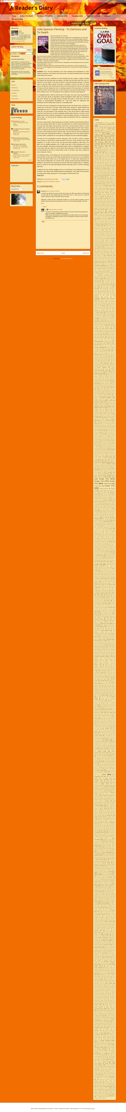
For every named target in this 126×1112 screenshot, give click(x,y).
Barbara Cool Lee (106, 242)
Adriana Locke (109, 155)
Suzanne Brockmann (102, 1049)
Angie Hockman (103, 201)
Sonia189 (102, 71)
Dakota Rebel (104, 354)
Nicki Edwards (103, 864)
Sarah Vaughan (111, 980)
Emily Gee (107, 422)
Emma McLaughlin (98, 432)
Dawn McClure (99, 366)
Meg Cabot (107, 813)
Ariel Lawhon (108, 225)
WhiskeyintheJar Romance (21, 138)
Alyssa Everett (104, 182)
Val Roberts (112, 1077)
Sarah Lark (105, 976)
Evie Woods (110, 445)
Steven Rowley (109, 1034)
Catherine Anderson (100, 298)
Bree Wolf (103, 267)
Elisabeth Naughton (106, 397)
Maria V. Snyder (99, 791)
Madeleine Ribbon (98, 779)
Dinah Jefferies (109, 383)
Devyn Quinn (105, 379)
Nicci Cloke (110, 861)
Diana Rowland (107, 380)
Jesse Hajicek (103, 577)
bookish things (98, 265)
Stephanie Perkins (109, 1027)
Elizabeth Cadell (97, 400)
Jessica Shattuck (98, 581)
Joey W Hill (110, 597)
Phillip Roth (101, 898)
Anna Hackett (110, 208)
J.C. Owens (110, 527)
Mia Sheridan (108, 826)
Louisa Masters (105, 752)
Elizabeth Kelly (110, 407)
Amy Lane (110, 194)
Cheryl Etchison (111, 318)
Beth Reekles (97, 255)
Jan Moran (102, 541)
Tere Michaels (97, 1059)
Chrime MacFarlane (106, 321)
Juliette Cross (104, 632)
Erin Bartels (105, 435)
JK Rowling (109, 585)
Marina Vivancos (105, 793)
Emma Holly (102, 430)
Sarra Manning (97, 984)
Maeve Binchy (105, 782)
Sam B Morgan (110, 958)
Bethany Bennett (97, 257)
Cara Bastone (98, 281)
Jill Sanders (109, 583)
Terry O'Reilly (110, 1060)
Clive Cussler (107, 338)
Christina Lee (97, 328)
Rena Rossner (110, 923)
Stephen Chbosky (109, 1030)
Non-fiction (112, 871)
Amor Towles (109, 189)
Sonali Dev (108, 1015)
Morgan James (111, 848)
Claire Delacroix (106, 332)
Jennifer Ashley (98, 564)
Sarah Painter (97, 980)
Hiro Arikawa (112, 513)
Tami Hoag (111, 1056)
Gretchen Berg (111, 490)
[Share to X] (65, 179)
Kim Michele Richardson (99, 690)
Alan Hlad (102, 161)
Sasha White (106, 984)
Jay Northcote (112, 550)
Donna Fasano (107, 384)
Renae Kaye (97, 924)
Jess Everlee (99, 575)
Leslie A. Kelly (107, 725)
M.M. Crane (110, 772)
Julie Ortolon (110, 626)
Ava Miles (96, 237)
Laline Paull (111, 705)
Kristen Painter (104, 699)
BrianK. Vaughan (106, 269)
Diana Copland (99, 380)
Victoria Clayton (109, 1083)
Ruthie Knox (101, 951)
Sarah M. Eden (99, 977)
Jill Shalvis (102, 584)
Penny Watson (110, 895)
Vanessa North (97, 1080)
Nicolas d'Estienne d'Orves (107, 867)
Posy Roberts (112, 903)
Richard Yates (109, 928)
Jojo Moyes (105, 603)
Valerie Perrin (110, 1079)
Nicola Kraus (97, 867)
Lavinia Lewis (105, 716)
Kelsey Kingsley (106, 679)
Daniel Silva (103, 359)
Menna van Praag (104, 823)
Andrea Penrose (105, 197)
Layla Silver (97, 719)
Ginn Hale (103, 471)
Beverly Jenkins (98, 259)
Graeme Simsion (104, 488)
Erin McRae (110, 437)
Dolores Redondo (98, 384)
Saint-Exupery (110, 956)
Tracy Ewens (103, 1073)
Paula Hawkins (98, 891)
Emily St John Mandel (105, 423)
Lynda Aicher (112, 765)
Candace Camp (109, 278)
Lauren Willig (110, 715)
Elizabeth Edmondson (99, 403)
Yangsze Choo (97, 1093)
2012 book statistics (99, 129)
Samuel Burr (97, 963)
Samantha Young (108, 961)
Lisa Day (101, 736)
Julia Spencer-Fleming (54, 181)
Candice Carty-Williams (99, 279)
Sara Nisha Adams (106, 971)
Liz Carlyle (109, 742)
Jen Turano (110, 560)
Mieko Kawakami (98, 833)
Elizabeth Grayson (98, 404)
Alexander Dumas (109, 163)
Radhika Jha (102, 913)
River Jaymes (103, 931)
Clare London (107, 335)
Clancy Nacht (99, 335)
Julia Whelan (110, 619)
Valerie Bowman (100, 1079)
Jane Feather (97, 544)
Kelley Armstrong (98, 675)
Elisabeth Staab (98, 399)
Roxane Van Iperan (109, 947)
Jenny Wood (107, 573)
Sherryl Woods (99, 1010)
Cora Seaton (110, 346)
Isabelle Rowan (110, 523)
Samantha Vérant (98, 961)
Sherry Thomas (111, 1008)
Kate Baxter (108, 646)
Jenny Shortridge (99, 573)
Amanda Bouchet (98, 183)
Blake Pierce (111, 261)
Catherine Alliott (108, 297)
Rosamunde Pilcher (110, 943)
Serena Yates (107, 996)
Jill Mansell (102, 583)
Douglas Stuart (109, 389)
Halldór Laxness (104, 494)
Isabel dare (102, 523)
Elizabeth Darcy (109, 402)
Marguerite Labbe (111, 789)
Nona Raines (100, 872)
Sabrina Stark (102, 956)
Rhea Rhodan (112, 924)
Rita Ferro (108, 930)
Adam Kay (107, 152)
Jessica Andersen (100, 578)
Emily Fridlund (99, 422)
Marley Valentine (99, 799)
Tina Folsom (108, 1067)
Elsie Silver (97, 419)
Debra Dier (108, 373)
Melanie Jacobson (109, 819)
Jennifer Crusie (98, 566)
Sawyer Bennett (102, 987)
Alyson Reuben (110, 181)
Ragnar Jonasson (111, 913)
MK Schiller (108, 844)
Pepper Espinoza (98, 897)
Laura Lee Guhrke (99, 712)
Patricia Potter (112, 887)
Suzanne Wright (103, 1050)
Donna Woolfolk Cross (110, 386)
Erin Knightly (107, 436)
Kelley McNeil (107, 675)
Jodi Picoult (97, 596)
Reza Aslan (104, 924)
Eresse (102, 433)
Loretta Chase (103, 748)
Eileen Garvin (112, 393)
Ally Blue (100, 179)
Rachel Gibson (110, 907)
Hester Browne (104, 513)
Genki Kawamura (109, 465)
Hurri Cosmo (107, 515)
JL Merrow (102, 587)
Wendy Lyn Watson (106, 1089)
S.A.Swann (109, 953)
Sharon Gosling (103, 1000)
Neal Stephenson (111, 858)
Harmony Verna (97, 498)
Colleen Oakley (105, 341)
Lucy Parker (99, 761)
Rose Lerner (107, 944)
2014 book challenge (100, 132)
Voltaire (101, 1088)
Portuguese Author (101, 903)
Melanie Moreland (98, 821)
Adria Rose (101, 155)
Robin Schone (97, 938)
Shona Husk (103, 1011)
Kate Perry (101, 652)
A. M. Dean (103, 147)
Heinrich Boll (110, 507)
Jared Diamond (97, 550)
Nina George (102, 869)
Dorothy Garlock (99, 387)
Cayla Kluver (108, 304)
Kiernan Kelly (102, 687)
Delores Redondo (98, 376)
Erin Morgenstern (98, 439)
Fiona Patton (103, 452)
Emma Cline (104, 427)
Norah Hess (104, 874)
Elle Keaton (107, 414)
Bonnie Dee (112, 262)
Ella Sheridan (112, 413)
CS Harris (109, 351)
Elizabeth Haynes (99, 406)
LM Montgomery (109, 745)
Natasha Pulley (102, 858)
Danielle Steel (110, 360)
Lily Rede (102, 732)
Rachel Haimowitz (98, 908)
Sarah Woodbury (109, 981)
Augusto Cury (110, 234)
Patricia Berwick (104, 884)
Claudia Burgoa (110, 337)
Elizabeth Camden (108, 400)
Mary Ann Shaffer (111, 803)
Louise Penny (106, 755)
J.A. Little (113, 525)
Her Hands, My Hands (19, 144)
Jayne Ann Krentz (100, 551)
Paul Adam (102, 890)
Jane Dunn (110, 543)
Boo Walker (109, 264)
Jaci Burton (109, 528)
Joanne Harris (100, 594)
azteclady (43, 191)
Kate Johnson (104, 649)
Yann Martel (105, 1093)
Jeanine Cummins (109, 555)
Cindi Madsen (107, 331)
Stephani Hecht (111, 1024)
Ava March (110, 235)
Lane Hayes (97, 706)
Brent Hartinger (110, 268)
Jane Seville (101, 545)
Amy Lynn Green (98, 195)
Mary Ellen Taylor (98, 806)
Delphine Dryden (109, 376)
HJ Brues (98, 514)
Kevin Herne (112, 685)
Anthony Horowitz (100, 224)
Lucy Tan (101, 762)
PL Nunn (105, 901)
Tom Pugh (102, 1069)
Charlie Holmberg (109, 312)
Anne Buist (101, 215)
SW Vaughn (105, 1051)
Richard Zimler (98, 930)
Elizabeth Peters (109, 410)
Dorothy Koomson (110, 387)
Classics (103, 337)
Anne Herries (97, 216)
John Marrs (107, 600)
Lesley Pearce (99, 725)
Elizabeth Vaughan (103, 413)
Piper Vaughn (97, 901)
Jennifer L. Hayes (109, 565)
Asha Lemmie (110, 227)
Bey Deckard (108, 259)
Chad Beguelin (105, 308)
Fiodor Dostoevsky (98, 450)
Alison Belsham (111, 172)
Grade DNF (97, 486)
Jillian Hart (96, 585)
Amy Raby (106, 195)
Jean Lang (103, 554)
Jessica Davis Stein (108, 580)
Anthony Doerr (111, 222)
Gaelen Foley (97, 462)
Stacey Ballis (99, 1021)
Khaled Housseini (107, 686)
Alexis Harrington (102, 168)
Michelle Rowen (100, 832)
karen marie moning (104, 639)
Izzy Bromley (97, 524)
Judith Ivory (106, 613)
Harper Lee (112, 498)
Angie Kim (111, 201)
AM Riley (111, 182)
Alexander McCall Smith (99, 165)
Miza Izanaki (101, 844)
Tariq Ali (102, 1057)
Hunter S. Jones (99, 515)
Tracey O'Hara (106, 1072)
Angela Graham (106, 199)
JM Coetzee (109, 587)
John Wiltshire (97, 603)
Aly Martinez (102, 181)
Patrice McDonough (104, 883)
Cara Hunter (107, 281)
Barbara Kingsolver (105, 244)
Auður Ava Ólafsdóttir (99, 234)
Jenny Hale (103, 570)
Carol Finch (97, 290)
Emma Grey (107, 429)
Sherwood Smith (107, 1010)
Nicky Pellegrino (100, 865)
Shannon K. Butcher (109, 997)
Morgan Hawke (103, 848)
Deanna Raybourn (102, 367)
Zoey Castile (101, 1098)
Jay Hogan (105, 550)
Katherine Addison (109, 655)
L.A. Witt (96, 705)
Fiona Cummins (107, 450)
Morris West (98, 849)
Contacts (107, 16)
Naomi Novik (98, 857)
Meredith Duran (111, 825)
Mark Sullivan (104, 798)
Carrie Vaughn (97, 292)
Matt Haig (111, 809)
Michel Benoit (106, 829)
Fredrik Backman (108, 458)
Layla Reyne (110, 718)
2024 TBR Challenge (103, 145)
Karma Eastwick (104, 643)
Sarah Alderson (102, 974)
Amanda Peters (97, 185)
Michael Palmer (97, 829)
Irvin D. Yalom (97, 521)
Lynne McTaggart (111, 768)
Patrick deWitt (107, 888)
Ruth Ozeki (101, 950)
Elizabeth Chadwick (99, 402)
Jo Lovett (102, 590)
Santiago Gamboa (109, 967)
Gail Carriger (106, 462)
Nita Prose (109, 869)
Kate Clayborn (101, 648)
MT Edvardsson (106, 849)
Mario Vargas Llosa (105, 795)
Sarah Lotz (112, 976)
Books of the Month (26, 16)
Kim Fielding (102, 689)
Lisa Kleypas (105, 739)
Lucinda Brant (110, 757)
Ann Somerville (97, 205)
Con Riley (113, 341)
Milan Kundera (106, 835)
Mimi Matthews (106, 836)
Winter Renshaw (109, 1092)
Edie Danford (97, 393)
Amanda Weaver (109, 186)
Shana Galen (100, 997)
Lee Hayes (101, 721)
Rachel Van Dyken (104, 911)
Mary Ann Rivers (102, 803)
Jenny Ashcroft (106, 568)
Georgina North (103, 469)
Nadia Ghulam (109, 851)
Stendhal (104, 1024)
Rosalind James (111, 941)
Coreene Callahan (111, 347)
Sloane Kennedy (100, 1016)
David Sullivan (102, 364)
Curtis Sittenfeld (104, 353)
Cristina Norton (102, 351)
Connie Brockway (100, 343)
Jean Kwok (96, 554)
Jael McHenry (99, 534)
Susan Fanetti (100, 1041)
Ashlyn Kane (104, 230)
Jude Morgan (112, 611)
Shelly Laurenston (98, 1007)
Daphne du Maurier (98, 361)
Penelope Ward (104, 894)
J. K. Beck (98, 526)
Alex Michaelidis (98, 163)
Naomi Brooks (112, 855)
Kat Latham (98, 645)
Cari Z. (108, 282)
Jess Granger (107, 575)
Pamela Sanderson (104, 881)
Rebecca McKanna (104, 918)
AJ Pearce (109, 159)
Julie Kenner (112, 624)
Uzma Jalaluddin (109, 1076)
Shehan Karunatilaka (98, 1006)
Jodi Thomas (106, 596)
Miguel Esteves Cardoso (109, 833)
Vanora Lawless (108, 1080)
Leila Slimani (102, 722)
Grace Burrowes (108, 472)
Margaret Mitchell (106, 788)
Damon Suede (99, 356)
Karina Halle (107, 642)
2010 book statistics (103, 126)
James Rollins (112, 538)
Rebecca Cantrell (104, 917)
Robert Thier (105, 936)
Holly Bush (104, 514)
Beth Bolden (108, 252)
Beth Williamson (108, 255)
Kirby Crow (107, 693)
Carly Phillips (106, 287)
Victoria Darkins (97, 1085)
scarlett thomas (97, 990)
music (113, 849)
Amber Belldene (106, 188)
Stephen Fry (97, 1031)
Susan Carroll (106, 1038)
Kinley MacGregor (107, 692)
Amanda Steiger (98, 186)
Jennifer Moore (109, 567)
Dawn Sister (106, 366)
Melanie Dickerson (111, 818)
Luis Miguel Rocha (109, 762)
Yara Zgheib (112, 1093)
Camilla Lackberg (98, 278)
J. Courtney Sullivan (110, 524)
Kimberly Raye (99, 692)
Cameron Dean (103, 276)
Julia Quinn (106, 617)
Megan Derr (110, 815)
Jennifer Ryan (97, 568)
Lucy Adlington (97, 758)
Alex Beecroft (110, 162)
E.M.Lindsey (98, 391)
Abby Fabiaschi (109, 150)
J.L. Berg (96, 528)
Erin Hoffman (112, 435)
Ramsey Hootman (105, 916)
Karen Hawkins (106, 637)
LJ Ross (102, 745)
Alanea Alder (110, 161)
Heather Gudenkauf (100, 504)
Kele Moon (110, 673)
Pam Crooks (110, 878)
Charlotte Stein (105, 317)
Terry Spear (97, 1062)
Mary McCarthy (107, 806)
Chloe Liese (97, 321)
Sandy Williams (98, 967)
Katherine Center (109, 656)
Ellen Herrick (104, 416)
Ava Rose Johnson (105, 237)
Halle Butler (112, 494)
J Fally (103, 524)
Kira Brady (101, 693)
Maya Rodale (110, 812)
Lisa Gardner (108, 736)
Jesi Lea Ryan (111, 574)
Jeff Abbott (112, 557)
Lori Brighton (112, 748)
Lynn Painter (102, 768)
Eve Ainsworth (112, 442)
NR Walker (112, 874)
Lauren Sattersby (102, 715)
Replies (44, 206)
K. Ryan (103, 634)
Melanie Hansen (99, 819)
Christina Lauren (109, 327)
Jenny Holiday (97, 571)
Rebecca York (99, 921)
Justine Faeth (110, 633)
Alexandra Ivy (109, 165)
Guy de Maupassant (98, 492)
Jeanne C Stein (97, 557)
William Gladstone (109, 1090)
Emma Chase (97, 427)
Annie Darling (107, 219)
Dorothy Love (100, 389)
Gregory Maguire (102, 490)
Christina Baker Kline (108, 324)
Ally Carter (106, 179)
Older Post (86, 253)
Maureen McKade (98, 811)
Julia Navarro (97, 617)
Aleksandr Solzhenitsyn (99, 162)
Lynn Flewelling (99, 767)
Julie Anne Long (104, 623)
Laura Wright (109, 712)
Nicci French (97, 862)
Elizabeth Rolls (97, 412)
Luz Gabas (96, 764)
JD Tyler (111, 553)
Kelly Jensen (109, 677)
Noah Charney (103, 871)
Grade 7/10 (99, 481)
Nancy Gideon (107, 854)
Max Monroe (107, 811)
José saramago (109, 607)
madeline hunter (98, 781)
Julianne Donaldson (104, 622)
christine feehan (108, 328)
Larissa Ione (97, 709)
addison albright (104, 153)
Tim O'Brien (101, 1067)
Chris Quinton (102, 323)
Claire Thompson (111, 334)
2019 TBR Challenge (109, 139)
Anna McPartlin (98, 211)
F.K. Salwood (108, 446)
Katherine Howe (98, 659)
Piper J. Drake (103, 900)
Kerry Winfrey (105, 685)
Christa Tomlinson (111, 323)
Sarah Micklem (109, 979)
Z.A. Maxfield (99, 1096)
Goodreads (14, 96)
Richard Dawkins (102, 927)
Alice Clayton (99, 171)
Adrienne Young (106, 156)
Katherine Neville (98, 660)
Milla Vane (112, 835)
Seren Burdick (99, 996)
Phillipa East (108, 898)
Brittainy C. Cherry (111, 271)
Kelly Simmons (97, 679)
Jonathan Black (99, 604)
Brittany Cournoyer (100, 272)
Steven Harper (100, 1034)
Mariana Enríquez (104, 792)
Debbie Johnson (105, 368)
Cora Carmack (100, 346)
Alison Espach (107, 173)
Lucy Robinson (107, 761)
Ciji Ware (101, 331)
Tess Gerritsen (107, 1062)
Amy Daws (105, 191)
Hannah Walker (97, 497)
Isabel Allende (106, 521)
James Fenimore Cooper (103, 537)
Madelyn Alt (96, 782)
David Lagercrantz (105, 363)
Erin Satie (106, 439)
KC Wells (108, 672)
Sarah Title (104, 980)
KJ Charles (102, 695)
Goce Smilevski (97, 472)
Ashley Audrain (106, 228)
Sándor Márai (105, 963)
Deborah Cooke (104, 370)
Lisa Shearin (109, 741)
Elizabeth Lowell (98, 410)
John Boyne (97, 599)
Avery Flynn (102, 238)
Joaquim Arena (109, 594)
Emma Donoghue (99, 429)
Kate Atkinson (101, 646)
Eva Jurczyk (104, 442)
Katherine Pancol (109, 660)
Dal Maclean (112, 354)
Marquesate (107, 799)
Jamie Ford (105, 540)
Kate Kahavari (112, 649)
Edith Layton (104, 393)
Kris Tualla (106, 696)
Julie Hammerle (104, 624)
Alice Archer (103, 169)
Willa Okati (101, 1090)
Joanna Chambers (100, 593)
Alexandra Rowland (98, 166)
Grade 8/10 (45, 181)
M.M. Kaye (96, 774)
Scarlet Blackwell (100, 989)
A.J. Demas (110, 147)
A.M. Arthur (105, 149)
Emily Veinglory (102, 425)
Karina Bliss (99, 642)
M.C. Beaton (104, 771)
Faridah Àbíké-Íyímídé (105, 448)
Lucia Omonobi (102, 757)
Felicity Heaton (103, 449)
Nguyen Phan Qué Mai (101, 861)
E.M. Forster (112, 390)
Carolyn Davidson (103, 291)
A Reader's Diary (31, 7)
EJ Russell (98, 394)
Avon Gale (109, 238)
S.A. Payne (102, 953)
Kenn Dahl (105, 682)
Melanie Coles (102, 818)
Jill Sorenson (110, 584)
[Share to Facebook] (67, 179)
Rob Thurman (107, 933)
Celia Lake (96, 308)
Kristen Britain (104, 698)
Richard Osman (100, 928)
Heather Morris (97, 505)
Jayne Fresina (97, 552)
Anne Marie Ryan (106, 216)
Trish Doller (99, 1075)
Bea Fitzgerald (102, 245)
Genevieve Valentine (98, 465)
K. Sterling (109, 634)
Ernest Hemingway (100, 440)
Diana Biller (112, 379)
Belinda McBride (110, 248)
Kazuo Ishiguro (100, 672)
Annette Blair (111, 218)
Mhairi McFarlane (99, 826)
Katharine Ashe (99, 655)
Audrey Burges (110, 232)
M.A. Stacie (96, 771)
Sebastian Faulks (103, 993)
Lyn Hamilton (104, 765)
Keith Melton (103, 673)
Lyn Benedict (97, 765)
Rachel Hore (97, 910)
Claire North (103, 334)
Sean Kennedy (105, 991)
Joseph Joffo (97, 609)
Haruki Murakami (108, 500)
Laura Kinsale (102, 711)
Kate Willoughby (111, 653)
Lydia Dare (103, 764)
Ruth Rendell (108, 950)
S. (45, 209)
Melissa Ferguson (109, 821)
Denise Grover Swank (99, 377)
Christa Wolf (98, 324)
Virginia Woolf (99, 1086)
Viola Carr (105, 1085)
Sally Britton (97, 957)
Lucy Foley (104, 758)
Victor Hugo (101, 1083)
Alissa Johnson (100, 176)
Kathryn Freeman (98, 663)
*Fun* (113, 124)
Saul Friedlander (104, 986)
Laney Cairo (105, 706)
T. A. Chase (104, 1053)
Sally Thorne (102, 958)
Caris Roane (101, 284)
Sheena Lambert (109, 1004)
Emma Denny (112, 427)
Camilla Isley (110, 276)
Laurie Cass (97, 716)
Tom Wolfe (108, 1069)
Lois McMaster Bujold (106, 746)
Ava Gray (104, 235)
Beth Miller (102, 254)
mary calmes (110, 805)
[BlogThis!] (64, 179)
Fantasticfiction (15, 90)
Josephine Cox (106, 609)
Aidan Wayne (105, 158)
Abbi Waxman (100, 150)
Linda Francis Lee (109, 732)
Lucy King (98, 760)
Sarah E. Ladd (110, 974)
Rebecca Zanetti (108, 921)
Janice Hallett (110, 548)
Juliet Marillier (105, 630)
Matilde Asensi (103, 809)
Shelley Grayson (109, 1006)
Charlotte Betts (97, 314)
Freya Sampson (107, 459)
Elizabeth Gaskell (109, 403)
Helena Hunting (97, 511)
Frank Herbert (97, 457)
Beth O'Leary (110, 254)
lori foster (104, 749)
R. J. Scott (107, 905)
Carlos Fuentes (106, 285)
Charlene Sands (104, 310)
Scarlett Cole (110, 989)
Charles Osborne (111, 311)
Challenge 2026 (62, 16)
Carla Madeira (97, 285)
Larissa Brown (110, 708)
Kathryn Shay (98, 665)
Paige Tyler (103, 878)
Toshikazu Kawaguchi (104, 1070)
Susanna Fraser (109, 1046)
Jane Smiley (108, 545)
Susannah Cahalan (111, 1047)
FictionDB (14, 93)
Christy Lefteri (107, 330)
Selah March (98, 994)
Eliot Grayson (108, 396)
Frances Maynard (98, 456)
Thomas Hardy (109, 1064)
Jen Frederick (103, 560)
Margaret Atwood (109, 786)
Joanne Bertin (111, 593)
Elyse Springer (105, 419)
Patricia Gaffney (105, 886)
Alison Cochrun (99, 173)
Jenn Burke (97, 561)
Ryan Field (108, 951)
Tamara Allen (97, 1056)
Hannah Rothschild (109, 495)
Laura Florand (106, 709)
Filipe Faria (110, 449)
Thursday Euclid (106, 1066)
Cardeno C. (102, 282)
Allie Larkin (97, 178)
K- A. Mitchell (97, 634)
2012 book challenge (106, 127)
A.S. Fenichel (112, 149)
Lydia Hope (110, 764)
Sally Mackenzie (106, 957)
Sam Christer (97, 960)
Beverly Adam (110, 258)
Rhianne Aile (98, 925)
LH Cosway (110, 726)
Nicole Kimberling (106, 868)
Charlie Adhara (99, 312)
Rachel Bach (102, 907)
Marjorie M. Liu (102, 796)
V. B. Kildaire (97, 1077)
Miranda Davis (105, 841)
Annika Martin (104, 221)
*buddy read (104, 124)
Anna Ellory (102, 208)
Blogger (93, 1108)
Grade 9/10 (107, 483)
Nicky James (111, 864)
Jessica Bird (110, 578)
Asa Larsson (102, 227)
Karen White (104, 640)
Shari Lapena (107, 998)
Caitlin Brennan (106, 275)
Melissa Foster (97, 822)
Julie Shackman (106, 629)
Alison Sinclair (111, 175)
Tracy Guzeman (111, 1073)
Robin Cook (102, 937)
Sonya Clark (101, 1017)
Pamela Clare (97, 880)
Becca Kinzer (107, 247)
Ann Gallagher (102, 204)
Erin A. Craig (98, 435)
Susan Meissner (102, 1043)
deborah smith (98, 373)
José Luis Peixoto (106, 606)
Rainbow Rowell (101, 914)
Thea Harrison (98, 1065)
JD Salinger (104, 552)
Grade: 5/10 (110, 486)
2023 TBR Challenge (109, 143)
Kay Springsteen (103, 670)
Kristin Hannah (103, 701)
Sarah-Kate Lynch (98, 983)
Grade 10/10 (102, 475)
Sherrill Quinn (109, 1007)
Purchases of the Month (45, 16)
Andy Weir (110, 198)
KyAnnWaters (103, 703)
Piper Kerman (110, 900)
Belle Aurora (97, 249)
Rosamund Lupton (100, 943)
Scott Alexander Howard (108, 990)
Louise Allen (103, 754)
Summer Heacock (103, 1037)
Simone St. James (98, 1014)
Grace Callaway (97, 473)
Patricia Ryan (99, 888)
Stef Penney (102, 1023)
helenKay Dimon (106, 511)
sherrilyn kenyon (99, 1008)
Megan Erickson (98, 816)
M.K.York (104, 772)
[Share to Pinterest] (69, 179)
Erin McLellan (103, 437)
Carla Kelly (109, 284)
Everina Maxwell (106, 443)
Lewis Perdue (102, 726)
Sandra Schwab (98, 966)
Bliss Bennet (99, 262)
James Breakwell (111, 535)
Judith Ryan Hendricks (106, 614)
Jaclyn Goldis (105, 530)
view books (112, 77)
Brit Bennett (102, 271)
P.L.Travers (96, 878)
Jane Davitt (104, 543)
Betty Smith (101, 258)
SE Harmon (97, 991)
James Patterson (103, 538)
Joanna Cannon (111, 591)
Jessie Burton (108, 581)
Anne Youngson (103, 218)
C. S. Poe (105, 274)
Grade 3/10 (100, 477)
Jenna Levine (102, 563)
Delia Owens (110, 374)
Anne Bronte (107, 214)
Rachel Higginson (109, 908)
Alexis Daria (107, 166)
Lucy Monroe (112, 760)
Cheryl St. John (100, 320)
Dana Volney (110, 357)
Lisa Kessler (97, 739)
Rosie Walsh (102, 946)
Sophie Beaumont (109, 1017)
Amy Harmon (105, 192)
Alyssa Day (96, 182)
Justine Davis (103, 633)
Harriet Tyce (99, 500)
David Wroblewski (111, 364)
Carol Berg (111, 288)
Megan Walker (108, 816)
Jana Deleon (110, 541)
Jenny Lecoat (105, 571)
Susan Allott (110, 1037)
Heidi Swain (102, 507)
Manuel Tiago (112, 785)
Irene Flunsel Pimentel (100, 520)
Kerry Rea (98, 685)
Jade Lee (113, 533)
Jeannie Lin (105, 557)
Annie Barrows (99, 219)
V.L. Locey (104, 1077)
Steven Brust (112, 1033)
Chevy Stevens (109, 320)
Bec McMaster (98, 247)
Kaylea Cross (112, 670)
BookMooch (14, 87)
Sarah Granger (97, 976)
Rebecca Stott (112, 920)
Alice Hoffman (107, 171)
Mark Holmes (110, 796)
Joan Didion (108, 590)
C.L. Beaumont (111, 274)
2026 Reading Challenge (104, 69)
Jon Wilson (112, 603)
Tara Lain (96, 1057)
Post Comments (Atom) (66, 258)
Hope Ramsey (112, 514)
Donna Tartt (101, 386)
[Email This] (62, 179)
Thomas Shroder (97, 1066)
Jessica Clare (97, 580)
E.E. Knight (105, 390)
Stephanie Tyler (108, 1029)
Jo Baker (102, 588)
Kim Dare (109, 687)
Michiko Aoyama (109, 832)
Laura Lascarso (110, 711)
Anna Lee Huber (99, 209)
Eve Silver (98, 443)
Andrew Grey (102, 198)
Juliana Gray (106, 620)
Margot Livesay (102, 789)
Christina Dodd (109, 325)
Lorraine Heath (101, 751)
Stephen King (106, 1031)
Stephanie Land (109, 1026)
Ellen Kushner (112, 416)
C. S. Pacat (97, 274)
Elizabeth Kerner (98, 409)
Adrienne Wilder (97, 156)
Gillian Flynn (110, 469)
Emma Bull (111, 426)
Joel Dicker (103, 597)
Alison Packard (102, 175)
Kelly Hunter (108, 676)
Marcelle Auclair (99, 786)
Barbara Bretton (104, 241)
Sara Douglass (107, 970)
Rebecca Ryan (103, 920)
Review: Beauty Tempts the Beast (21, 139)
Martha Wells (109, 801)
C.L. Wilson (98, 275)
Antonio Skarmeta (111, 224)
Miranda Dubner (105, 842)
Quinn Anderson (108, 904)
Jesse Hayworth (111, 577)
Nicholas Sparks (106, 862)
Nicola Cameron (109, 865)
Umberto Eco (102, 1076)
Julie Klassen (100, 626)
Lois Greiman (97, 746)
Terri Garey (102, 1060)
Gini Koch (96, 471)
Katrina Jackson (104, 667)
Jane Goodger (106, 544)
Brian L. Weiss (97, 269)
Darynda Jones (107, 361)
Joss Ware (102, 610)
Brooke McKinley (109, 272)
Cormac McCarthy (100, 348)
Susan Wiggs (111, 1044)
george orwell (104, 466)
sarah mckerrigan (98, 979)
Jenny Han (110, 570)
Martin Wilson (107, 802)
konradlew (81, 1108)
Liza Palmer (110, 744)
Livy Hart (103, 742)
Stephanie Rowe (98, 1029)
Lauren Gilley (106, 714)
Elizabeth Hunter (101, 407)
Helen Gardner (106, 508)
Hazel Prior (106, 501)
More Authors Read (93, 16)
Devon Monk (97, 379)
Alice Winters (103, 172)
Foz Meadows (105, 453)
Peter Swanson (107, 897)
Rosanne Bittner (99, 944)
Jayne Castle (109, 551)
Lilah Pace (102, 729)
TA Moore (111, 1053)
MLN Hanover (103, 845)
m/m (104, 775)
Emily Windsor (110, 425)
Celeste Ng (110, 307)
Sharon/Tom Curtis (103, 1001)
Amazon (13, 85)
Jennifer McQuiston (98, 567)
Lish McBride (97, 742)
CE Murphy (102, 305)
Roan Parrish (97, 933)
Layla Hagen (103, 718)
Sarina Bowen (108, 983)
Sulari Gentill (106, 1036)
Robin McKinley (110, 937)
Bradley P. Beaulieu (109, 265)
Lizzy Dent (96, 745)
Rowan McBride (98, 947)
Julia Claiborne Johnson (108, 616)
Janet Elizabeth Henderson (107, 547)
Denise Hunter (110, 377)
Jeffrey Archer (108, 558)
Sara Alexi (105, 969)
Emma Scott (107, 432)
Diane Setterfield (105, 381)
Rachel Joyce (106, 910)
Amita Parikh (101, 189)
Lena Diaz (108, 722)
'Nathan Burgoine (106, 122)
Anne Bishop (111, 212)
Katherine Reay (97, 662)
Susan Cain (97, 1038)
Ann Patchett (110, 204)
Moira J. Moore (111, 845)
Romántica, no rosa (19, 121)
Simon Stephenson (98, 1013)
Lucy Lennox (104, 760)
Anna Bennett (112, 205)
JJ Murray (103, 585)
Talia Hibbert (110, 1054)
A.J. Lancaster (97, 149)
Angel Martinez (97, 199)
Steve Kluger (104, 1033)
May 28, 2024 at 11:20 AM (55, 209)
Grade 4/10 (111, 477)
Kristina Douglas (104, 702)
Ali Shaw (98, 169)
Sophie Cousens (97, 1018)
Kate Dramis (110, 647)
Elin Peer (101, 396)
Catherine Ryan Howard (105, 302)
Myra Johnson (100, 851)
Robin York (98, 940)
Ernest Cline (112, 439)
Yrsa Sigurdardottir (110, 1095)
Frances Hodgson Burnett (107, 455)
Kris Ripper (99, 696)
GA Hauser (102, 460)
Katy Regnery (107, 669)
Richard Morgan (111, 927)
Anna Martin (110, 209)
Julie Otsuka (97, 627)
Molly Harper (99, 847)
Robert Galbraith (105, 934)
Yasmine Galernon (100, 1095)
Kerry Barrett (112, 683)
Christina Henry (98, 327)
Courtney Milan (106, 350)
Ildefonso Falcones (104, 517)
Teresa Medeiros (107, 1059)
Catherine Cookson (104, 300)
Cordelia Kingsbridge (99, 347)
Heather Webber (106, 505)
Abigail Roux (98, 152)
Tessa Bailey (97, 1063)
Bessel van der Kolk (98, 252)
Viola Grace (112, 1085)
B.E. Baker (96, 239)
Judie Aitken (99, 613)
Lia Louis (96, 728)
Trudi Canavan (107, 1074)
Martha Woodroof (98, 802)
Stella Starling (97, 1024)
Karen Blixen (103, 636)
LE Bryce (104, 719)
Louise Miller (98, 755)
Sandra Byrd (103, 964)
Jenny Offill (112, 571)
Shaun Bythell (112, 1001)
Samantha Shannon (108, 960)
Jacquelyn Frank (104, 531)
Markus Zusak (112, 798)
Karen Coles (110, 636)
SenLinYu (105, 994)
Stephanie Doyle (100, 1026)
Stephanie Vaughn (98, 1030)
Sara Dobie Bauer (98, 970)
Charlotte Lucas (105, 315)
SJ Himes (113, 1014)
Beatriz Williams (110, 245)
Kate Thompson (102, 653)
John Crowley (112, 599)
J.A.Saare (104, 527)
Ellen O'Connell (100, 417)
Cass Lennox (106, 295)
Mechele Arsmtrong (98, 813)
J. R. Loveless (106, 525)
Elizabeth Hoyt (110, 406)
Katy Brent (112, 667)
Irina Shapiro (110, 520)
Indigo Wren (112, 518)
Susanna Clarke (99, 1046)
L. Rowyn (111, 703)
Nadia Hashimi (97, 852)
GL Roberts (110, 471)
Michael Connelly (109, 828)
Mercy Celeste (103, 825)
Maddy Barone (108, 778)
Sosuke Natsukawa (104, 1020)
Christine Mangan (98, 330)
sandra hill (110, 964)
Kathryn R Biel (109, 663)
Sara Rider (103, 973)
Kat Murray (106, 645)
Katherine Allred (98, 656)
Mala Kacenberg (103, 785)
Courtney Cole (110, 348)
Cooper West (112, 344)
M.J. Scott (112, 771)
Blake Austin (103, 261)
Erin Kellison (99, 436)
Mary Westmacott (105, 808)
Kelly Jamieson (101, 677)
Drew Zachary (97, 390)
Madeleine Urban (108, 779)
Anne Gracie (109, 215)
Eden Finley (110, 391)
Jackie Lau (96, 530)
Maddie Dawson (98, 778)
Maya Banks (103, 812)
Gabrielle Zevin (110, 460)
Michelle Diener (102, 831)
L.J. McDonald (104, 705)
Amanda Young (97, 188)
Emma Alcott (97, 426)
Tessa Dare (108, 1063)
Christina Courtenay (98, 325)
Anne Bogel (99, 214)
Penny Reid (103, 895)
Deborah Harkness (108, 371)
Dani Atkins (96, 359)
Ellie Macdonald (109, 417)
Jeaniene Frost (99, 555)
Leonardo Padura (111, 724)
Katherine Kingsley (108, 659)
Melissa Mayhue (105, 822)
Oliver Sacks (108, 875)
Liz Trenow (102, 744)
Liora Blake (107, 735)
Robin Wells (112, 938)
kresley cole (111, 695)
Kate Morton (107, 650)
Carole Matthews (105, 290)
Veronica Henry (98, 1082)
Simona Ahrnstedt (109, 1013)
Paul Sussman (110, 890)
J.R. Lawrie (102, 528)
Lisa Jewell (110, 738)
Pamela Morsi (105, 880)
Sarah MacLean (109, 977)
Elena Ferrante (107, 394)
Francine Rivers (109, 456)
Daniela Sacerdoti (111, 359)
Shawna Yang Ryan (109, 1003)
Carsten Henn (106, 292)
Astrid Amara (101, 232)
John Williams (110, 601)
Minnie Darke (106, 839)
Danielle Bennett (100, 360)
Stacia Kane (107, 1021)
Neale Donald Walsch (101, 859)
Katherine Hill (109, 657)
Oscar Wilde (101, 877)
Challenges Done (77, 16)
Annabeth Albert (99, 212)
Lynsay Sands (100, 770)
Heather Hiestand (109, 504)
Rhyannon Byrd (107, 925)
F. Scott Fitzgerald (98, 446)
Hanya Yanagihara (108, 497)
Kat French (112, 643)
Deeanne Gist (102, 374)
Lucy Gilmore (112, 758)
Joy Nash (109, 610)
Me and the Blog (17, 19)
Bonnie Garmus (100, 264)
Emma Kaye (110, 430)
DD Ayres (113, 366)
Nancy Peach (104, 855)
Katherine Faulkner (98, 657)
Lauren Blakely (97, 714)
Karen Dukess (97, 637)
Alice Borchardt (111, 169)
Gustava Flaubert (109, 491)
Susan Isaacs (107, 1041)
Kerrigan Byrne (104, 683)
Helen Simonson (109, 510)
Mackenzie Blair (109, 776)
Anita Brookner (107, 202)
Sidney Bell (110, 1011)
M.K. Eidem (98, 772)
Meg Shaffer (102, 815)
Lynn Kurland (107, 767)
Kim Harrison (110, 689)
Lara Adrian (101, 708)
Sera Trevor (112, 994)
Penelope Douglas (105, 893)
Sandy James (109, 966)
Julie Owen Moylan (106, 627)
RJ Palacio (110, 931)
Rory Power (103, 941)
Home (14, 16)
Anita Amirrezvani (98, 202)
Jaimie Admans (102, 535)
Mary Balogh (99, 805)
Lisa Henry (103, 738)
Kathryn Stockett (109, 664)
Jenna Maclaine (110, 563)
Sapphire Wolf (97, 969)
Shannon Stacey (98, 998)
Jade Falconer (105, 533)
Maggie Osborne (105, 783)
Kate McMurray (99, 650)
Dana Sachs (103, 357)
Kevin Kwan (98, 686)
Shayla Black (98, 1004)
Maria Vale (107, 791)
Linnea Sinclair (98, 735)
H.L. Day (107, 493)
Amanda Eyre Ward (109, 183)
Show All (30, 160)
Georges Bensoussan (103, 468)
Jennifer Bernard (109, 564)
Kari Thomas (112, 640)
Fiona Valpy (97, 453)
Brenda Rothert (102, 268)
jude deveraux (104, 611)
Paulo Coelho (106, 891)
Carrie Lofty (110, 291)
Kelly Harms (101, 676)
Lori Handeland (111, 749)
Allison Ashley (106, 178)
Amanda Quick (108, 185)
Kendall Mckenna (104, 680)
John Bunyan (104, 599)
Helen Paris (102, 510)
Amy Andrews (97, 191)
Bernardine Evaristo (98, 251)
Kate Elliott (96, 649)
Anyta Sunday (99, 225)
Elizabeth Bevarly (109, 399)
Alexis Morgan (112, 168)
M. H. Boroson (110, 770)
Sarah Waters (99, 981)
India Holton (104, 518)
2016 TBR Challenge (103, 136)
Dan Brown (107, 356)
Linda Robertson (97, 734)
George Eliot (97, 466)
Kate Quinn (108, 652)
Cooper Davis (104, 344)
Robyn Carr (106, 940)
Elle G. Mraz (99, 414)
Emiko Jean (102, 420)
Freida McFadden (98, 459)
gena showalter (106, 463)
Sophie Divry (106, 1018)
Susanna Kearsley (99, 1047)
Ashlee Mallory (97, 228)
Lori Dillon (98, 749)
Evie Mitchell (103, 445)
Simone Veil (106, 1014)
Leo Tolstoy (102, 724)
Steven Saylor (97, 1036)
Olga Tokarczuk (99, 875)
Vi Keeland (107, 1082)
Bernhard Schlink (109, 251)
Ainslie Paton (102, 159)
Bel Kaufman (102, 248)
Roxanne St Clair (98, 948)
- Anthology (97, 122)
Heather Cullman (102, 503)
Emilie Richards (111, 420)
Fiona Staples (110, 452)
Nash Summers (106, 857)
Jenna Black (106, 561)
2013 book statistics (108, 130)
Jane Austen (97, 543)
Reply (42, 203)
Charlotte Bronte (105, 314)
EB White (105, 391)
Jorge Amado (108, 604)
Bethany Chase (107, 257)
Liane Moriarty (105, 728)
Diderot (102, 383)
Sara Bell (111, 969)
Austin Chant (97, 235)
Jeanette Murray (111, 554)
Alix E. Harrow (110, 176)
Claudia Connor (97, 338)
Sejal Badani (112, 993)
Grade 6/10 (104, 479)
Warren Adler (97, 1089)
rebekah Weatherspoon (99, 923)
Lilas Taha (109, 729)
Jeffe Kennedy (99, 558)
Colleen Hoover (104, 340)
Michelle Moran (111, 831)
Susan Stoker (103, 1044)
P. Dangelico (109, 877)
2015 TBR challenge (109, 135)
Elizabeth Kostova (109, 409)
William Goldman (98, 1092)
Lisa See (102, 741)
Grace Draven (106, 474)
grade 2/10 (111, 475)
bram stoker (97, 267)
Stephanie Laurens (99, 1027)
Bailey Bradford (105, 239)
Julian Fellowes (97, 620)
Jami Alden (98, 540)
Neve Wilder (112, 859)
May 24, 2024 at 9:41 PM (52, 191)
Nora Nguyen (107, 872)
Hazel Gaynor (98, 501)
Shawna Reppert (99, 1003)
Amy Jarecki (103, 194)
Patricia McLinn (104, 887)
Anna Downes (107, 206)
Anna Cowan (99, 206)
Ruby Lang (106, 948)
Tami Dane (104, 1056)
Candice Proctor (109, 279)
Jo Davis (109, 588)
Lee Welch (108, 721)
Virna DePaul (107, 1086)
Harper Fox (105, 498)
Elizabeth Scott (106, 412)
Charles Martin (103, 311)
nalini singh (105, 852)
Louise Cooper (111, 754)
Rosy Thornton (110, 946)
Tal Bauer (102, 1055)
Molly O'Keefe (107, 846)
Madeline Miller (109, 780)
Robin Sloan (105, 938)
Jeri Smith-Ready (102, 574)
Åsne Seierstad (104, 231)
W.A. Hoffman (109, 1088)
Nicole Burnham (97, 868)
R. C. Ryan (100, 905)
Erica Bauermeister (111, 433)
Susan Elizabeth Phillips (108, 1040)
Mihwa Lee (98, 835)
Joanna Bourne (103, 591)
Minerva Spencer (104, 838)
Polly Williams (112, 901)
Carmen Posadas (103, 288)
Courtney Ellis (97, 350)
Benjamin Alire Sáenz (108, 249)
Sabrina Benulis (105, 954)
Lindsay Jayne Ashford (108, 734)
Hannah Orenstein (100, 495)
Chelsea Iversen (102, 318)
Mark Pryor (96, 798)
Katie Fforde (107, 666)
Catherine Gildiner (104, 301)
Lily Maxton (108, 731)
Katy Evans (99, 669)
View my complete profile (18, 41)
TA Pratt (96, 1054)
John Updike (103, 601)
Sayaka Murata (111, 987)
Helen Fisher (97, 508)
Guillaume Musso (99, 491)
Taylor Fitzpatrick (109, 1057)
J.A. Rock (98, 527)
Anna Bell (105, 205)
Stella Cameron (110, 1023)
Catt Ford (101, 304)
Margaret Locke (97, 788)
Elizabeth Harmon (109, 404)
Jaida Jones (107, 534)
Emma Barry (104, 426)
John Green (99, 600)
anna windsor (108, 211)
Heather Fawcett (111, 503)
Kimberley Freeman (110, 690)
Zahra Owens (108, 1096)
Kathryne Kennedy (98, 666)
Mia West (101, 828)
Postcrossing (14, 98)
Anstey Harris (103, 222)
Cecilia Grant (103, 307)
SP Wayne (112, 1020)
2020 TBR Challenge (103, 140)
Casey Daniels (105, 294)
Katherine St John (108, 662)
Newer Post (40, 253)
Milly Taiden (98, 836)
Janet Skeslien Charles (99, 548)
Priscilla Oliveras (99, 904)
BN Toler (106, 262)
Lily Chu (102, 731)
